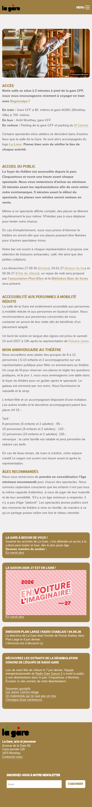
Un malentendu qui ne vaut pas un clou (31, 696)
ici (41, 643)
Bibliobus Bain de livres (70, 278)
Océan (43, 268)
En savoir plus (15, 552)
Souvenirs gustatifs (18, 688)
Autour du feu (75, 268)
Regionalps (19, 101)
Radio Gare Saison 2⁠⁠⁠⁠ (49, 673)
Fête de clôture (27, 273)
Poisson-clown (79, 341)
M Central (81, 125)
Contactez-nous (12, 756)
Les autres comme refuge (22, 692)
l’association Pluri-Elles (26, 278)
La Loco (15, 144)
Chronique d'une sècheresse (24, 699)
